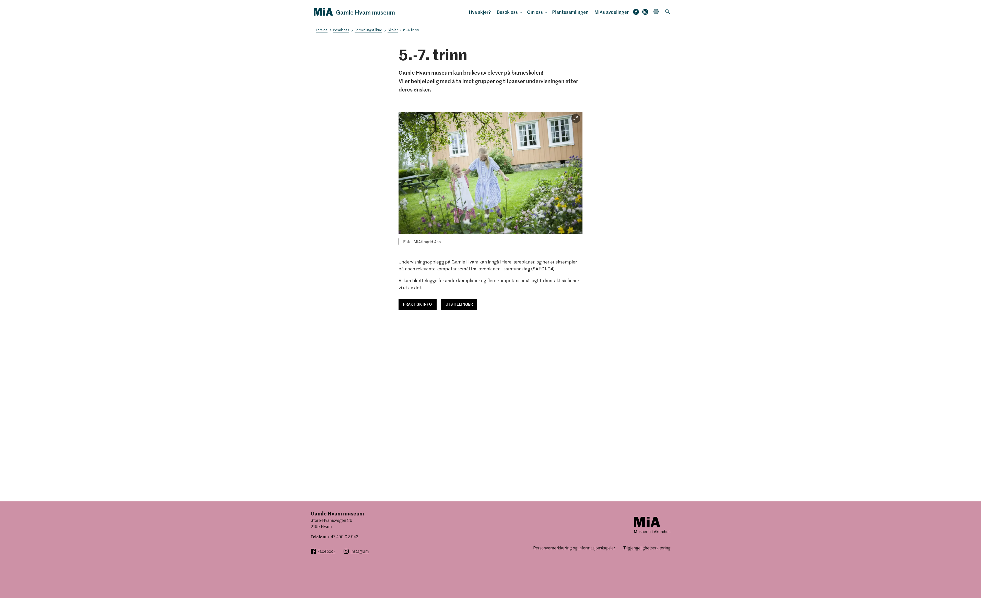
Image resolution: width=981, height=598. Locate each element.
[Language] (656, 11)
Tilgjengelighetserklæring (646, 547)
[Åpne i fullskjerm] (575, 118)
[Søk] (667, 11)
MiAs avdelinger (611, 12)
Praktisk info (417, 304)
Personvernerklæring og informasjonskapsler (574, 547)
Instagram (645, 13)
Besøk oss (507, 12)
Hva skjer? (480, 12)
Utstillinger (459, 304)
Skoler (393, 29)
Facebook (636, 13)
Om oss (535, 12)
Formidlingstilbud (368, 29)
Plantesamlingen (570, 12)
